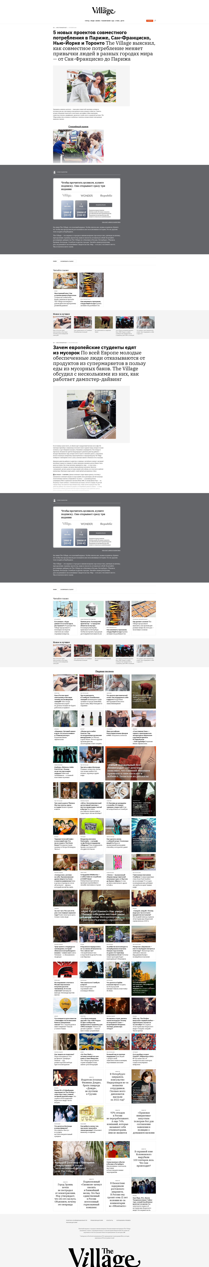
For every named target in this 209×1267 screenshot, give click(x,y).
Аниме (134, 836)
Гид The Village (84, 693)
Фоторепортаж (85, 908)
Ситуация (82, 836)
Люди (92, 20)
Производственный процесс (140, 619)
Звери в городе (110, 836)
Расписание (83, 980)
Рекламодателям (71, 1222)
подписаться (100, 205)
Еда (113, 20)
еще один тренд (137, 980)
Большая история (112, 762)
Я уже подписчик (62, 172)
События (109, 1159)
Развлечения (106, 20)
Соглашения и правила (123, 1220)
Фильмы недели (84, 800)
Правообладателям (97, 1220)
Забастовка (83, 872)
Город (87, 20)
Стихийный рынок (78, 126)
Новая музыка (136, 800)
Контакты (109, 1220)
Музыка (56, 836)
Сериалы (56, 729)
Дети (122, 20)
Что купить (109, 729)
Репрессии (57, 980)
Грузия (82, 944)
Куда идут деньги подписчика (111, 222)
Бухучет (82, 729)
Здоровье (109, 693)
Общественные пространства (88, 619)
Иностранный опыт (61, 27)
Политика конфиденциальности (76, 1220)
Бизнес (98, 20)
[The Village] (104, 11)
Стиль (117, 20)
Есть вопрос (57, 619)
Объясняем (135, 693)
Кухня (55, 291)
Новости (91, 1077)
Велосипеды (110, 944)
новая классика (58, 765)
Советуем (109, 800)
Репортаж (56, 693)
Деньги (56, 1016)
